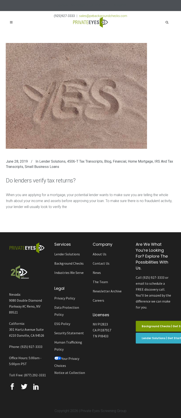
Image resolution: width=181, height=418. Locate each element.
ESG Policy (62, 323)
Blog (107, 161)
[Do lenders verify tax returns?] (76, 96)
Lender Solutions (52, 161)
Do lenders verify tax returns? (40, 180)
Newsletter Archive (107, 291)
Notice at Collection (69, 372)
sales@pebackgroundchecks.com (103, 16)
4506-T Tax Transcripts (85, 161)
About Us (99, 254)
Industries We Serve (69, 272)
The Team (100, 282)
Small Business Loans (42, 167)
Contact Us (101, 263)
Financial (119, 161)
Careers (98, 300)
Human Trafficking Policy (68, 345)
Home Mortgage (140, 161)
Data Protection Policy (66, 311)
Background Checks (69, 263)
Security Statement (69, 333)
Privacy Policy (64, 298)
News (97, 272)
